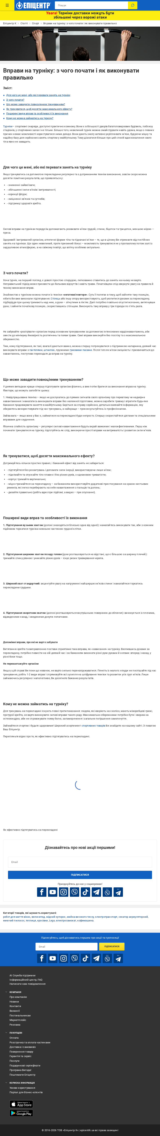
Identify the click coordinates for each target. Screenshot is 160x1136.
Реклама (15, 1024)
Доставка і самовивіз (23, 1047)
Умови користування (22, 1087)
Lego (52, 920)
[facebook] (41, 892)
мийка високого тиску (80, 916)
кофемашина (85, 920)
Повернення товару (21, 1051)
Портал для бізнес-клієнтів (26, 1092)
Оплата (14, 1037)
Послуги (15, 1060)
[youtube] (52, 892)
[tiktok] (85, 892)
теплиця (31, 920)
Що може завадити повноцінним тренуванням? (35, 104)
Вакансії (15, 1010)
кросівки (42, 920)
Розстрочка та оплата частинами (30, 1042)
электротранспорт (106, 916)
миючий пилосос (14, 920)
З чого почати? (15, 99)
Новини (14, 1001)
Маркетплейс (18, 1020)
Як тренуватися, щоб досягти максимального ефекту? (39, 109)
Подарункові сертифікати (25, 1065)
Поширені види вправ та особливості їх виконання (37, 113)
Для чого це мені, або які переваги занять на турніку (38, 95)
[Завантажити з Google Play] (21, 1113)
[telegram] (96, 892)
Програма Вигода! (20, 1070)
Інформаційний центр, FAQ (26, 979)
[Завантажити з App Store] (21, 1104)
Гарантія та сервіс (20, 1056)
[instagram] (63, 892)
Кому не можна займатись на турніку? (29, 118)
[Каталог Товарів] (7, 5)
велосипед (38, 916)
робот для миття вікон (16, 916)
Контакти (15, 1006)
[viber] (74, 892)
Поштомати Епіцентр (22, 1074)
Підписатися (80, 874)
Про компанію (18, 996)
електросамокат (66, 920)
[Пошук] (132, 5)
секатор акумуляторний (133, 916)
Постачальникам (20, 1015)
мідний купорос (56, 916)
